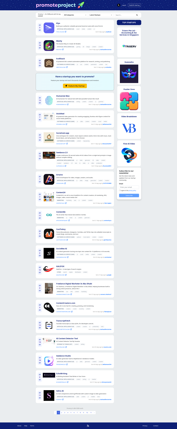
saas (75, 200)
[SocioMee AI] (48, 253)
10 (87, 413)
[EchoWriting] (48, 375)
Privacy (145, 426)
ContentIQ (60, 212)
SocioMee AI (61, 248)
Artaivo (59, 174)
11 (91, 413)
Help (25, 426)
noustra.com (107, 347)
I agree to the (128, 190)
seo (81, 64)
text (76, 163)
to (79, 163)
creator (75, 309)
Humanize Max (63, 96)
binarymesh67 (107, 144)
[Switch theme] (118, 5)
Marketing (60, 200)
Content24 (60, 192)
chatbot (93, 396)
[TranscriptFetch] (48, 325)
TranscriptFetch (63, 320)
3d (83, 47)
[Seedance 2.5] (48, 155)
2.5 (72, 163)
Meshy (59, 41)
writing (78, 101)
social (77, 29)
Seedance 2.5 (62, 152)
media (83, 29)
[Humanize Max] (48, 100)
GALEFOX (60, 266)
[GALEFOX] (48, 269)
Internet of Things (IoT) (64, 344)
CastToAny (61, 229)
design (88, 47)
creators (68, 309)
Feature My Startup (76, 86)
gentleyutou (107, 240)
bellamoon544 (107, 124)
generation (93, 180)
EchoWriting (61, 373)
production (99, 163)
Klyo (58, 23)
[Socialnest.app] (48, 137)
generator (87, 160)
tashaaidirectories (105, 49)
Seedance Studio (63, 356)
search (65, 272)
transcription (86, 237)
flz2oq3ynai (107, 311)
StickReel (60, 113)
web (71, 291)
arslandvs (108, 67)
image (86, 180)
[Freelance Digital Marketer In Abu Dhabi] (48, 288)
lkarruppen (108, 203)
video (81, 121)
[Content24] (48, 197)
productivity (96, 326)
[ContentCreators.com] (48, 307)
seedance (66, 163)
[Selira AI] (48, 395)
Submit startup (134, 5)
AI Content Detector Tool (67, 338)
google (109, 275)
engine (71, 272)
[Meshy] (48, 45)
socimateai (108, 257)
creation (100, 47)
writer (71, 217)
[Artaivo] (48, 179)
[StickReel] (48, 116)
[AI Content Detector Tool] (48, 340)
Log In (124, 5)
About (19, 426)
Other (59, 272)
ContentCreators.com (65, 303)
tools (102, 326)
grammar (101, 101)
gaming (78, 47)
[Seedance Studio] (48, 360)
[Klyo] (48, 27)
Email (121, 184)
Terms (32, 426)
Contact (155, 426)
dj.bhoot (108, 32)
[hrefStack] (48, 63)
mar (106, 64)
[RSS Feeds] (88, 425)
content (89, 29)
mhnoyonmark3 (106, 382)
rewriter (94, 379)
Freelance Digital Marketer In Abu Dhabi (74, 283)
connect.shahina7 (105, 294)
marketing (68, 200)
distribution (78, 272)
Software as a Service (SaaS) (65, 64)
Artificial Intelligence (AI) (65, 29)
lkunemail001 (107, 166)
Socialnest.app (62, 133)
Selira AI (60, 391)
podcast (79, 237)
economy (81, 309)
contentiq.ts (107, 220)
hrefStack (60, 58)
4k (93, 160)
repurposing (86, 141)
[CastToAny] (49, 233)
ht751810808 (107, 183)
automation (94, 64)
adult (77, 396)
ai (94, 29)
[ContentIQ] (48, 215)
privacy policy (132, 190)
